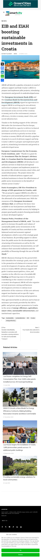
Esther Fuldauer (7, 54)
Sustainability (9, 318)
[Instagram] (9, 527)
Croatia (33, 318)
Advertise (4, 509)
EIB (28, 318)
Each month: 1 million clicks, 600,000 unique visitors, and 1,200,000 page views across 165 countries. (19, 512)
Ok (20, 550)
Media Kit (4, 516)
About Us (4, 520)
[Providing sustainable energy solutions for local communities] (19, 466)
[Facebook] (2, 527)
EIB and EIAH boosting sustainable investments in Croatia (17, 37)
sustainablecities (20, 318)
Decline (20, 555)
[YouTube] (21, 527)
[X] (6, 527)
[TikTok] (13, 527)
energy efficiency (10, 320)
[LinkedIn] (17, 527)
